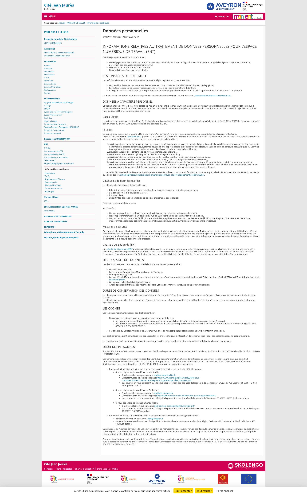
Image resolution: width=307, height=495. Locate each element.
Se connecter (222, 16)
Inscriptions (50, 173)
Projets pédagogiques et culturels (59, 163)
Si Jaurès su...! (50, 160)
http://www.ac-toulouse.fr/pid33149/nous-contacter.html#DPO (186, 395)
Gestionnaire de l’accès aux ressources (213, 95)
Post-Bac (48, 117)
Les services (50, 61)
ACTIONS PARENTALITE (55, 221)
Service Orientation (52, 86)
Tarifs (47, 176)
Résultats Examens (53, 185)
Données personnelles (107, 469)
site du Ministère (117, 279)
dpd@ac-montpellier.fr (165, 375)
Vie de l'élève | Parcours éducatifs (59, 52)
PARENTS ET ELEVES (76, 22)
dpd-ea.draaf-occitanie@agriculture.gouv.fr (174, 405)
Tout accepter (183, 491)
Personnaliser (224, 491)
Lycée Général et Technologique (58, 111)
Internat (47, 93)
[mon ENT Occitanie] (248, 16)
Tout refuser (204, 491)
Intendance (49, 71)
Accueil (62, 22)
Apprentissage (50, 121)
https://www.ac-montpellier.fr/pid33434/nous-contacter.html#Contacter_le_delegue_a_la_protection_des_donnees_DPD (161, 379)
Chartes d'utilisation (84, 469)
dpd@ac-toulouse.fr (163, 393)
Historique (49, 191)
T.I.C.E (46, 77)
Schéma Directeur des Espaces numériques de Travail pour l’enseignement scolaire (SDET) (162, 174)
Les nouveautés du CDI (54, 154)
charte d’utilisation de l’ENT (120, 249)
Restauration (49, 90)
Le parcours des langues (55, 124)
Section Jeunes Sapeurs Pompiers (61, 237)
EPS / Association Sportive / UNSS (61, 206)
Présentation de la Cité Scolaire (60, 39)
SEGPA (47, 108)
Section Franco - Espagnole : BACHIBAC (61, 127)
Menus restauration (53, 188)
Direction (48, 68)
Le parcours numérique (54, 130)
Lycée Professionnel (53, 114)
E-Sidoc (47, 148)
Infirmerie (48, 80)
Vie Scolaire (49, 74)
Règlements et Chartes (55, 179)
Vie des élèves (51, 197)
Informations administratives (57, 55)
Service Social (50, 83)
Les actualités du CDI (53, 151)
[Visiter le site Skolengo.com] (245, 468)
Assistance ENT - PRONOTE (57, 216)
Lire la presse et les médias (56, 157)
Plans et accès (51, 182)
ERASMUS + (49, 226)
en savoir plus (134, 136)
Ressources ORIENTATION (57, 138)
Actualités (49, 48)
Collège (47, 105)
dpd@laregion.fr (155, 418)
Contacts (48, 469)
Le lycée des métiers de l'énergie (58, 102)
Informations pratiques (98, 22)
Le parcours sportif (52, 133)
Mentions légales (64, 469)
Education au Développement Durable (64, 232)
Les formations (52, 98)
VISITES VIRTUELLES (53, 43)
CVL (45, 201)
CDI (46, 144)
